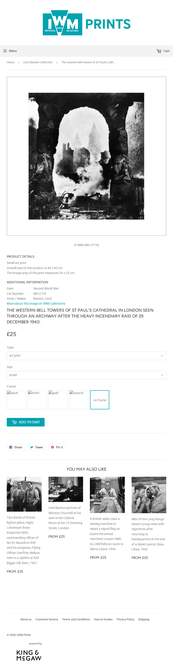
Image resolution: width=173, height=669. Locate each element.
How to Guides (103, 619)
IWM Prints (24, 635)
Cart (166, 51)
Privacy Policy (125, 619)
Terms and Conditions (76, 619)
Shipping (143, 619)
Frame (11, 386)
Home (10, 62)
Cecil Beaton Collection (37, 62)
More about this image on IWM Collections (36, 303)
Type (10, 347)
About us (26, 619)
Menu (13, 51)
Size (9, 367)
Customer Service (47, 619)
